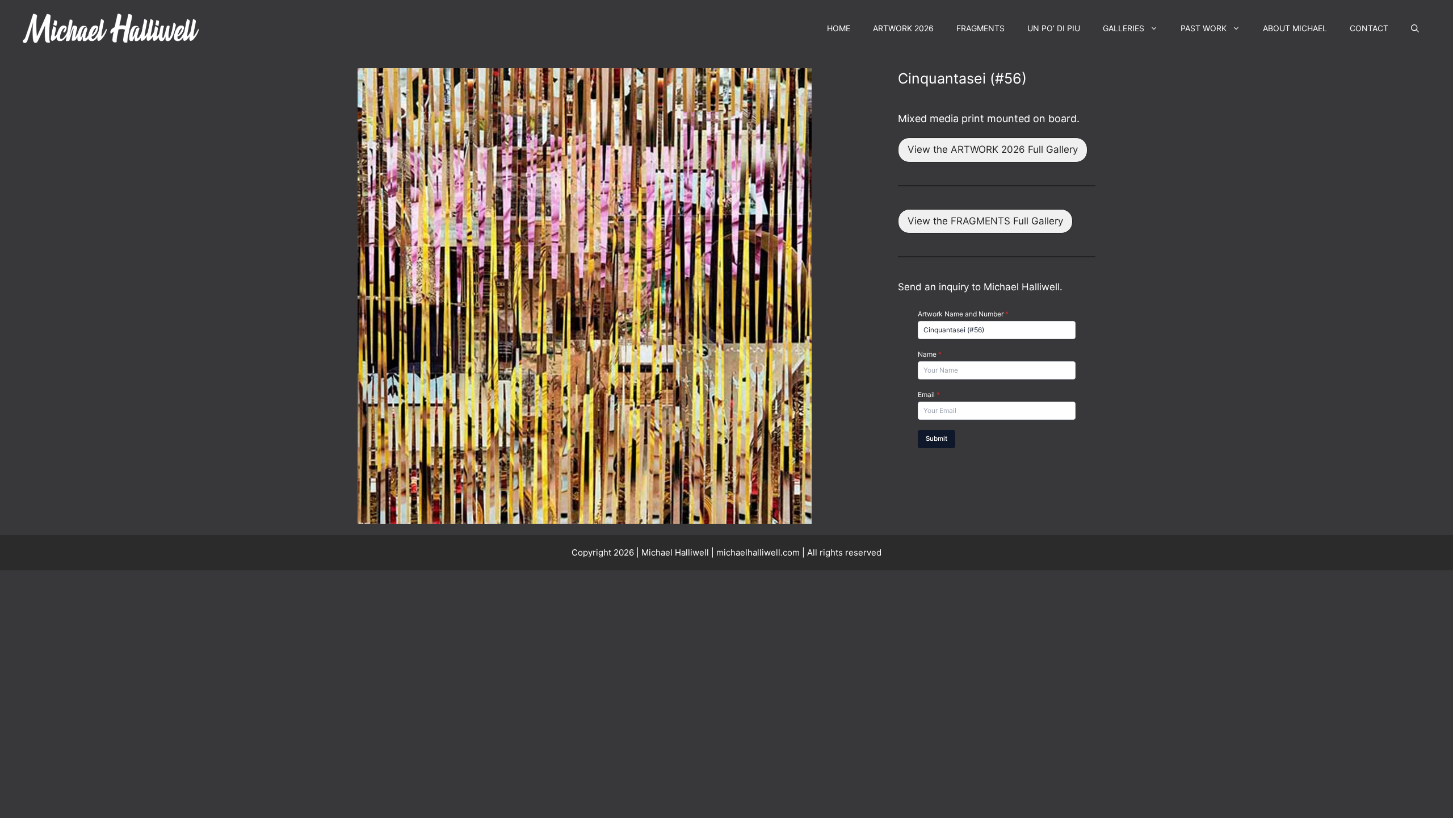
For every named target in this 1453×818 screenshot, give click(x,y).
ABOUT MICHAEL (1295, 28)
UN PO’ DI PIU (1053, 28)
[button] (1415, 28)
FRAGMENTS (980, 28)
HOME (838, 28)
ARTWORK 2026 (903, 28)
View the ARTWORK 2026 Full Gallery (993, 149)
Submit (936, 439)
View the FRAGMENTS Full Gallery (985, 221)
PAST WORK (1204, 28)
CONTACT (1369, 28)
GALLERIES (1123, 28)
